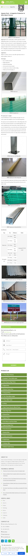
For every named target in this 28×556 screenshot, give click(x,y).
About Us (4, 503)
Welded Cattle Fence (8, 446)
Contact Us (5, 512)
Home (4, 6)
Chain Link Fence (7, 436)
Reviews (4, 510)
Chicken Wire (6, 443)
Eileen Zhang (4, 531)
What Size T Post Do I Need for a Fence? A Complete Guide (13, 470)
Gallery (4, 517)
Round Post (6, 414)
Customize (5, 553)
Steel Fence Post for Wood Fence (11, 407)
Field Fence (6, 439)
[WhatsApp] (9, 541)
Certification (5, 515)
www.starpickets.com (6, 536)
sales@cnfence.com (7, 332)
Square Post (6, 418)
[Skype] (6, 541)
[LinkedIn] (2, 541)
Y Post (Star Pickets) (8, 374)
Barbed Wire (6, 432)
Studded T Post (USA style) (10, 378)
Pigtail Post (6, 385)
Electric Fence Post (8, 389)
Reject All (13, 553)
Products (7, 6)
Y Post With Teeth (7, 400)
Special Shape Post (8, 425)
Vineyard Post (6, 392)
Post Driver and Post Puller (10, 421)
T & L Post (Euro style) (9, 396)
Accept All (21, 553)
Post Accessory (7, 428)
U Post (5, 403)
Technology (5, 507)
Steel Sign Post (7, 410)
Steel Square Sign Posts (9, 382)
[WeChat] (13, 541)
